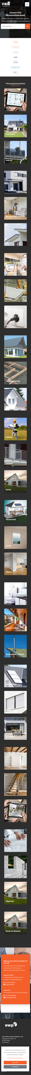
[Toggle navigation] (27, 4)
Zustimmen (15, 1062)
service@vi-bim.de (10, 997)
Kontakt (4, 1071)
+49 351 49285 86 (10, 995)
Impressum (20, 1058)
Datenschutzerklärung (12, 1058)
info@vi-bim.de (9, 984)
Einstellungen (15, 1066)
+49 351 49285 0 (10, 982)
